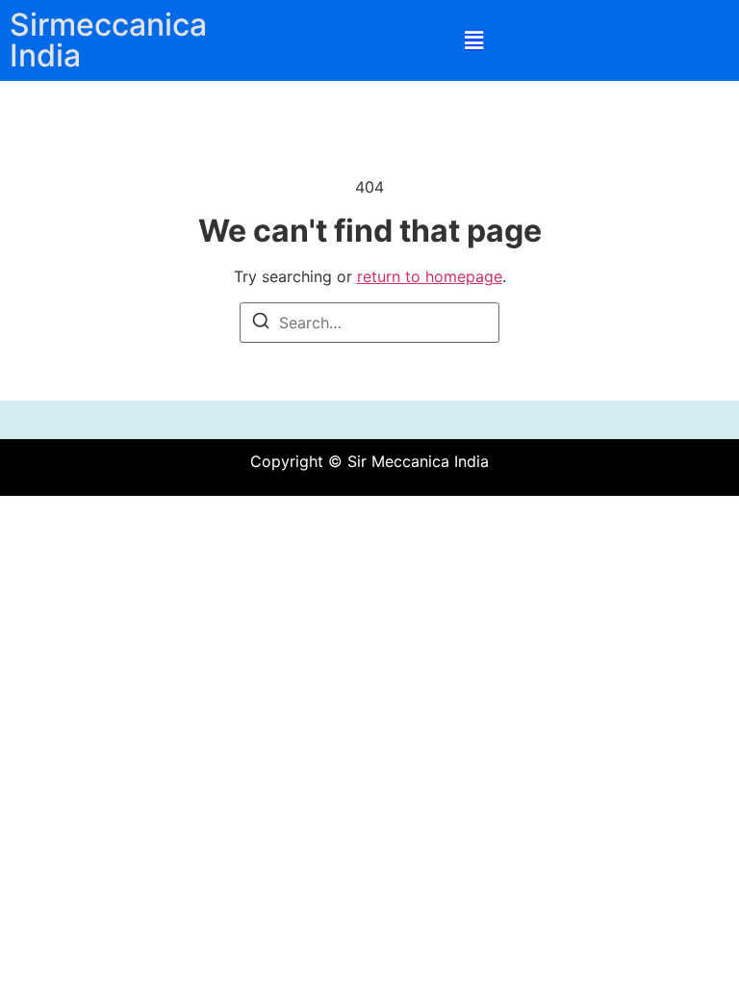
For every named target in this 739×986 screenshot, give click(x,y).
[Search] (261, 323)
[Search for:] (369, 322)
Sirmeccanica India (108, 40)
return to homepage (429, 276)
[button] (474, 40)
